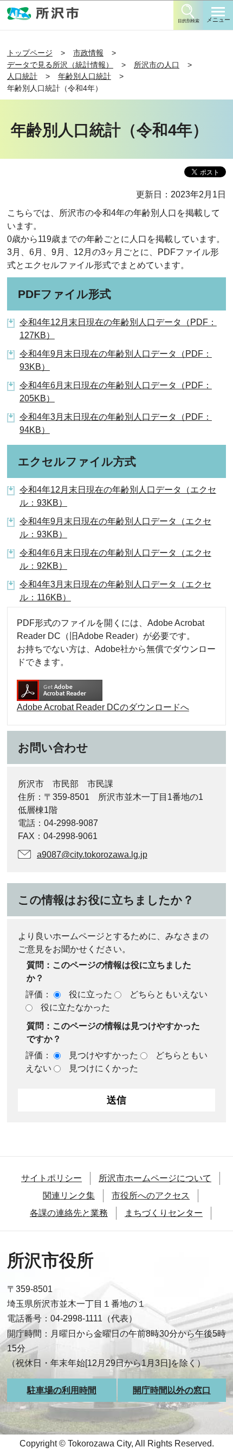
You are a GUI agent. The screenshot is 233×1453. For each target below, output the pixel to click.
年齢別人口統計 (84, 76)
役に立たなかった (75, 1007)
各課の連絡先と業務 (69, 1213)
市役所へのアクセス (151, 1195)
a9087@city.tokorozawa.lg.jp (92, 854)
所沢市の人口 (156, 64)
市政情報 (88, 52)
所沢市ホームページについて (155, 1178)
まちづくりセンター (164, 1213)
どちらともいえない (169, 994)
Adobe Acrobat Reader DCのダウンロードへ (103, 707)
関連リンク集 (69, 1195)
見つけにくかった (103, 1068)
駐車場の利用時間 (61, 1390)
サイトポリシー (51, 1178)
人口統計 (22, 76)
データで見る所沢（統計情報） (60, 64)
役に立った (90, 994)
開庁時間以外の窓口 (172, 1390)
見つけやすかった (103, 1055)
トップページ (30, 52)
